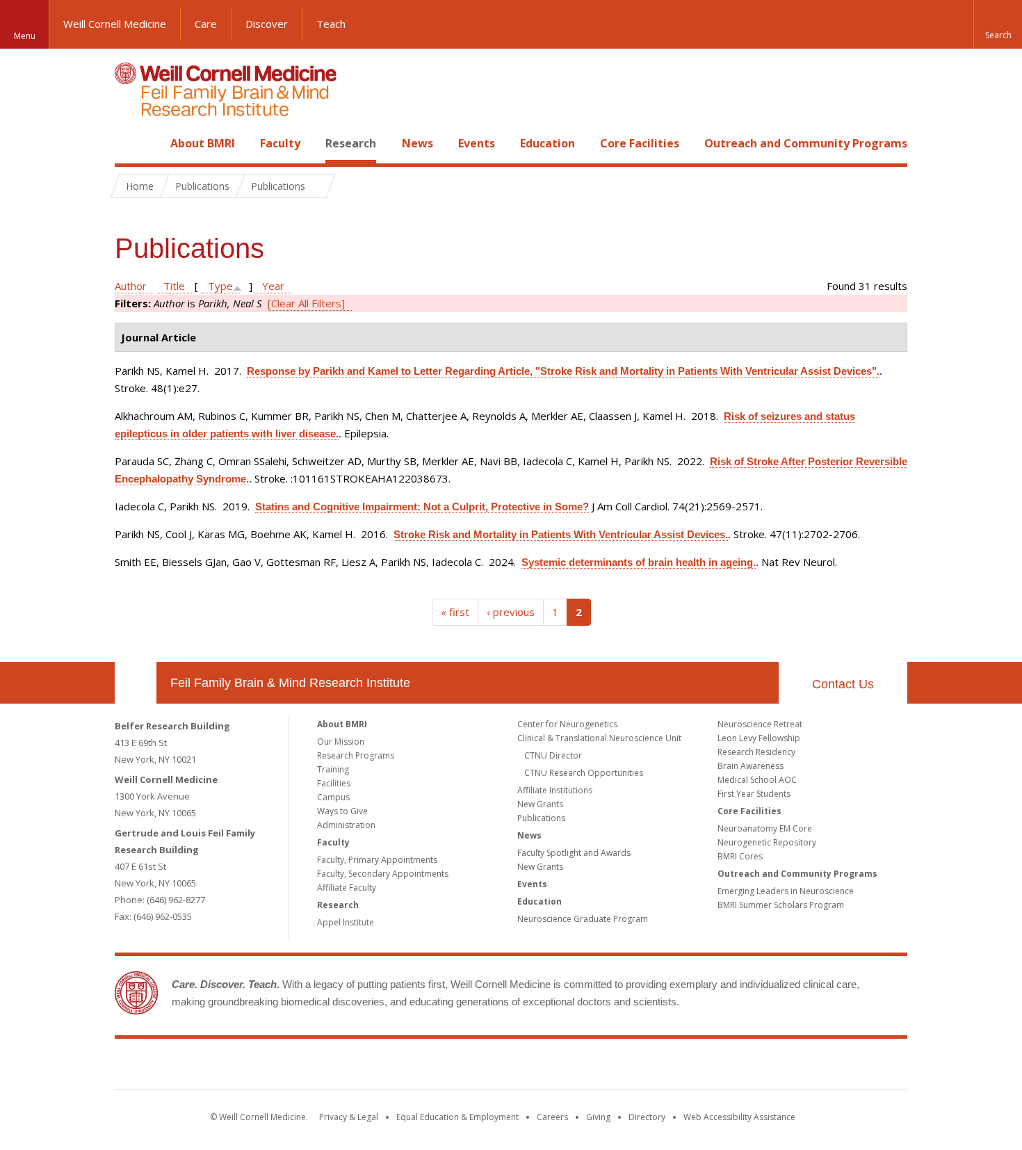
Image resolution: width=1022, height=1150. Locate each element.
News (417, 143)
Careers (552, 1117)
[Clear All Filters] (306, 303)
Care (206, 24)
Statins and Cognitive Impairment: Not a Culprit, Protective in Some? (422, 506)
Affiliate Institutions (554, 790)
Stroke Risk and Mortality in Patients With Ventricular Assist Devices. (561, 534)
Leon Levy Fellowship (758, 738)
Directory (646, 1117)
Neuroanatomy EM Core (764, 828)
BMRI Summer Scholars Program (780, 905)
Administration (346, 825)
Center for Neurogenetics (567, 724)
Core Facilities (639, 143)
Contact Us (843, 684)
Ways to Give (342, 811)
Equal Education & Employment (457, 1117)
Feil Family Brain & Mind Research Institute (290, 683)
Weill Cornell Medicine (114, 24)
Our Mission (340, 741)
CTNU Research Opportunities (583, 773)
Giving (598, 1117)
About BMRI (202, 143)
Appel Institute (345, 922)
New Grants (540, 804)
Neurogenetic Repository (766, 842)
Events (476, 143)
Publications (541, 818)
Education (547, 143)
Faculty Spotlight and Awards (574, 853)
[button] (997, 24)
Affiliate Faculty (346, 887)
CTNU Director (553, 755)
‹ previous (511, 612)
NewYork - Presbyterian (627, 1066)
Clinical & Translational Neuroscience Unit (599, 738)
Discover (266, 24)
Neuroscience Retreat (759, 724)
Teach (331, 24)
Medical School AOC (757, 780)
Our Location (135, 683)
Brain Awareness (750, 766)
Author (131, 286)
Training (333, 769)
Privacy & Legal (348, 1117)
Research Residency (756, 752)
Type (220, 286)
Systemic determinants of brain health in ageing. (638, 562)
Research (350, 143)
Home (130, 143)
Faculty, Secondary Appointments (382, 874)
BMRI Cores (740, 856)
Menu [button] (24, 36)
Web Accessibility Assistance (739, 1117)
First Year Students (753, 794)
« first (455, 612)
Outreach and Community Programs (805, 143)
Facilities (333, 783)
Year (273, 286)
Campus (333, 797)
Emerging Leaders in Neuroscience (785, 891)
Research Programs (355, 755)
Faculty (280, 143)
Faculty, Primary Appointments (377, 860)
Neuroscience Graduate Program (582, 919)
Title (174, 286)
